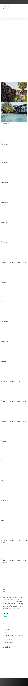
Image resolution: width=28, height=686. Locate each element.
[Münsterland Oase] (9, 11)
